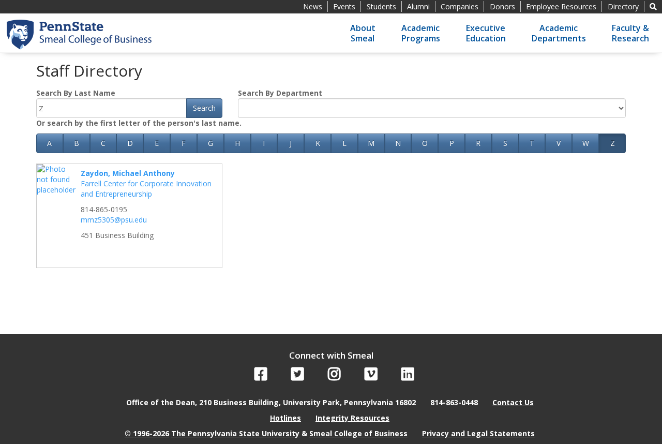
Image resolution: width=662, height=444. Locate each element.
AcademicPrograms (420, 33)
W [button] (585, 143)
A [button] (49, 143)
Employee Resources (561, 6)
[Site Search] (653, 6)
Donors (502, 6)
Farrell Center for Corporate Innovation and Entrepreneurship (146, 189)
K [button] (317, 143)
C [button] (103, 143)
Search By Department (280, 93)
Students (381, 6)
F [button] (184, 143)
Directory (623, 6)
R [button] (478, 143)
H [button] (237, 143)
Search (204, 108)
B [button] (76, 143)
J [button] (291, 143)
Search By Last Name (75, 93)
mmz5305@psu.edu (114, 220)
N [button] (398, 143)
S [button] (505, 143)
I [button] (264, 143)
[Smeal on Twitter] (297, 376)
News (312, 6)
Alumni (418, 6)
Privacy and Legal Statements (478, 433)
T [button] (532, 143)
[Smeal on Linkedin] (407, 376)
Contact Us (513, 402)
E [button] (157, 143)
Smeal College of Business (358, 433)
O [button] (425, 143)
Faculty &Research (630, 33)
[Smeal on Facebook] (260, 376)
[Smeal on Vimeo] (371, 376)
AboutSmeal (362, 33)
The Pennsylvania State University (235, 433)
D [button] (130, 143)
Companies (459, 6)
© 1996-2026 (147, 433)
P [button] (451, 143)
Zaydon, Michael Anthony (128, 173)
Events (344, 6)
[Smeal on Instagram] (334, 376)
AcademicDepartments (559, 33)
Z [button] (612, 143)
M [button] (371, 143)
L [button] (344, 143)
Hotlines (285, 418)
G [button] (210, 143)
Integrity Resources (352, 418)
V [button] (558, 143)
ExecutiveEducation (486, 33)
